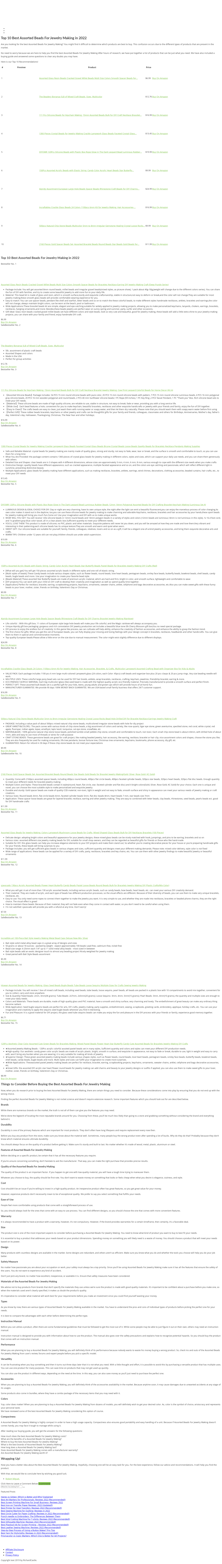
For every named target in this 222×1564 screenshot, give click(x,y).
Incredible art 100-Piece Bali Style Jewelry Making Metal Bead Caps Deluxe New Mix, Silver (44, 938)
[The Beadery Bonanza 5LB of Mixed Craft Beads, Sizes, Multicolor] (21, 104)
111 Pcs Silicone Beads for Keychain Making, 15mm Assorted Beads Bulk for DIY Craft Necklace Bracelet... (90, 115)
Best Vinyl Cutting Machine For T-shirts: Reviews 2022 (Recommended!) (35, 1519)
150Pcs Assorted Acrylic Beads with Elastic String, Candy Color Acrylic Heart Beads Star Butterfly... (86, 170)
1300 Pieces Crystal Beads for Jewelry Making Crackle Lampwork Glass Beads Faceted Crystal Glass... (88, 133)
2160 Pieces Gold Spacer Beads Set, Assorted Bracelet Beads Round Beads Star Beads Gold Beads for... (89, 244)
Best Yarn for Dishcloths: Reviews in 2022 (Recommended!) (29, 1533)
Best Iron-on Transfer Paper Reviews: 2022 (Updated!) (27, 1505)
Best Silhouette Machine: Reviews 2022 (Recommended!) (28, 1521)
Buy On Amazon (160, 78)
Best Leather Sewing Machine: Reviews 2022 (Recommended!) (31, 1527)
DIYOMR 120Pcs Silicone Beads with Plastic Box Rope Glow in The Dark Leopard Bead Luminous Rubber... (90, 152)
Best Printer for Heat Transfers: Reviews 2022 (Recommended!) (31, 1508)
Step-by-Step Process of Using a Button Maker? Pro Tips (28, 1530)
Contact (9, 1552)
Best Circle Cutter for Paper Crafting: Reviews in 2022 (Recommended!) (35, 1513)
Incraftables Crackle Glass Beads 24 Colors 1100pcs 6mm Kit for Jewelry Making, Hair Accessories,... (87, 207)
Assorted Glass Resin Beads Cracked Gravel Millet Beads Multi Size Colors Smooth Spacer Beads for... (88, 78)
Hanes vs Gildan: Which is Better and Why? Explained (27, 1496)
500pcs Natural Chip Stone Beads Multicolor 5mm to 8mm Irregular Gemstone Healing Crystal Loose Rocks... (92, 225)
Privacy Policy (12, 1555)
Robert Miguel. (13, 1478)
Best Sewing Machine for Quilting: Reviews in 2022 (25, 1510)
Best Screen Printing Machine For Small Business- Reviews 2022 (32, 1502)
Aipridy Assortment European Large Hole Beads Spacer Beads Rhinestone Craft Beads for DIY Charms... (89, 188)
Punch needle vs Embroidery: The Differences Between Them (30, 1516)
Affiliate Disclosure (15, 1549)
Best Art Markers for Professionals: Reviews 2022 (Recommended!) (33, 1499)
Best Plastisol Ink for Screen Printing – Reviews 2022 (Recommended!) (35, 1524)
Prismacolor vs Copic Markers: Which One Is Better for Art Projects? (33, 1535)
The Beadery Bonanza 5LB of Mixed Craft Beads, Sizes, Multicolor (70, 96)
